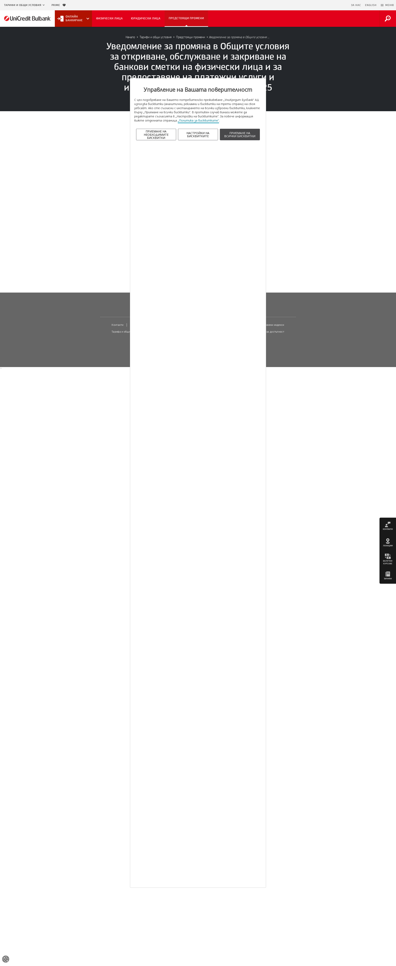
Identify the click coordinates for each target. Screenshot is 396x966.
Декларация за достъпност (267, 331)
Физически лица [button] (109, 18)
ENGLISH (371, 5)
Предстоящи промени (190, 37)
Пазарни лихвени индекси (268, 325)
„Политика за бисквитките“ (198, 120)
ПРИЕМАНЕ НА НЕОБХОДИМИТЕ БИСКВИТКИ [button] (156, 134)
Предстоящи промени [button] (186, 18)
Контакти (117, 325)
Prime (57, 5)
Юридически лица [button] (145, 18)
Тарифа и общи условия (126, 331)
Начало (130, 37)
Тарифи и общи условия (22, 5)
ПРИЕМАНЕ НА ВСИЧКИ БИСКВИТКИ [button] (239, 134)
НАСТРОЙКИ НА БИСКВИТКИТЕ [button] (197, 134)
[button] (387, 5)
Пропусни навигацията (329, 5)
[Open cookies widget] (5, 959)
